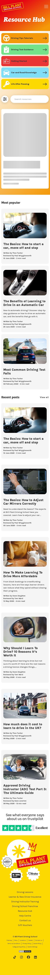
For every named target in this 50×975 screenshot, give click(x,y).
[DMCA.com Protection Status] (25, 951)
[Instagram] (21, 957)
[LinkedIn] (35, 957)
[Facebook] (28, 957)
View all (44, 397)
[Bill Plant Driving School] (12, 6)
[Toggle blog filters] (4, 99)
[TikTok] (14, 957)
